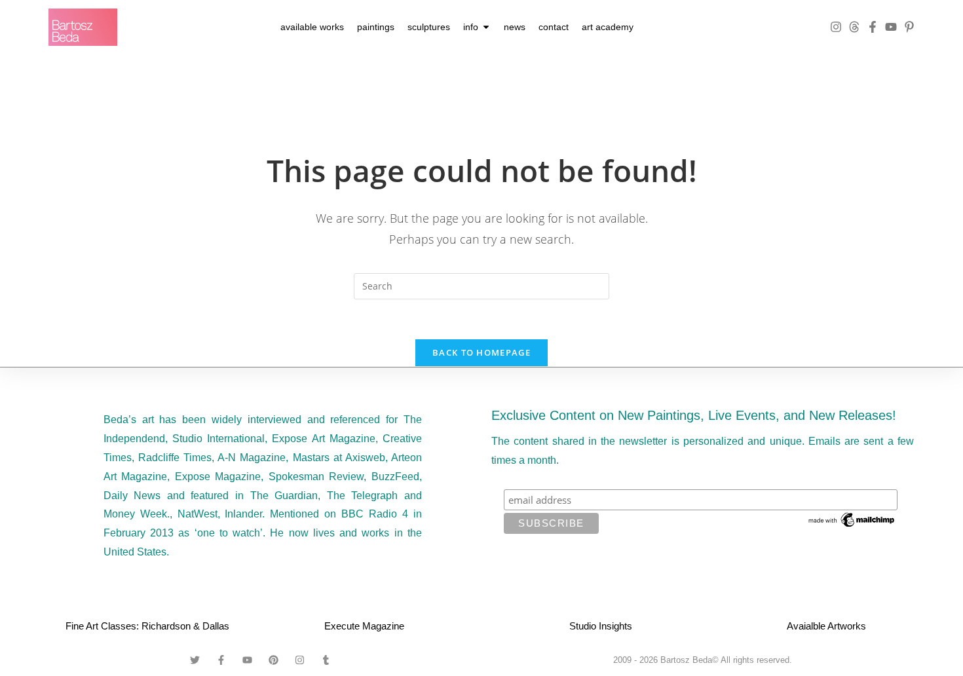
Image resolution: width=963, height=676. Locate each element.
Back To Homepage (481, 352)
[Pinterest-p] (909, 27)
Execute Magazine (364, 625)
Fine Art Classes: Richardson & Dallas (147, 625)
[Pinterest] (274, 660)
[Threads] (854, 27)
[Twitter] (195, 660)
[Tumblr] (326, 660)
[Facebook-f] (872, 27)
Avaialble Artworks (826, 625)
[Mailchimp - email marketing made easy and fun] (852, 519)
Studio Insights (600, 625)
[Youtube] (891, 27)
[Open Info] (486, 27)
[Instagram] (836, 27)
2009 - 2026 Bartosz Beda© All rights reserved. (702, 660)
